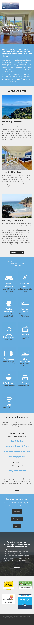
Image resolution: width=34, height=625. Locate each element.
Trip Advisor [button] (17, 512)
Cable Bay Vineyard (22, 79)
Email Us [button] (17, 490)
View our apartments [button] (17, 252)
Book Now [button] (17, 567)
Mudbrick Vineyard (7, 79)
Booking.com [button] (17, 519)
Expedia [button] (17, 526)
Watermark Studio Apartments (25, 600)
